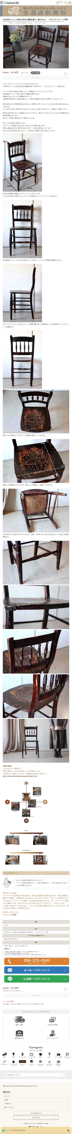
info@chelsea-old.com (26, 1004)
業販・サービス (36, 1107)
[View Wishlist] (61, 3)
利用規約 (46, 1123)
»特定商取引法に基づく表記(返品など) (12, 990)
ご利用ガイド (36, 1103)
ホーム (4, 22)
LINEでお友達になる (36, 1113)
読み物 (6, 1100)
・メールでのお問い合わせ (15, 1130)
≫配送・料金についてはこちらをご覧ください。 (16, 946)
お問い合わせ (36, 1117)
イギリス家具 (35, 72)
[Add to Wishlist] (65, 73)
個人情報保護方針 (40, 1123)
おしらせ (6, 1096)
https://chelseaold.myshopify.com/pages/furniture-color (20, 776)
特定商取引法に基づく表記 (29, 1123)
